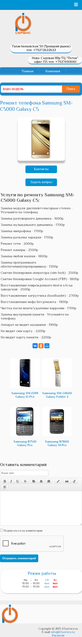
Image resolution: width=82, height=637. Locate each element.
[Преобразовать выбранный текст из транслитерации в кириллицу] (74, 481)
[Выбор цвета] (58, 481)
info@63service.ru (63, 632)
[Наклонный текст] (11, 481)
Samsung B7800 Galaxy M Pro (57, 443)
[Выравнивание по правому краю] (48, 481)
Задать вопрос (41, 182)
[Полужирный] (4, 481)
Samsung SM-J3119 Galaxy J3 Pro (24, 394)
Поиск (70, 89)
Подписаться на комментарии (22, 530)
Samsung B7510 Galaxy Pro (24, 443)
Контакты (41, 169)
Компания (52, 71)
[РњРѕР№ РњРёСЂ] (46, 345)
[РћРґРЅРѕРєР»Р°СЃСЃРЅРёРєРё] (41, 345)
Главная (27, 71)
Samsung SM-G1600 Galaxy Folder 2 (57, 394)
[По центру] (41, 481)
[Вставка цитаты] (67, 481)
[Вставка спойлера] (5, 487)
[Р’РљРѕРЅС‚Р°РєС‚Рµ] (35, 345)
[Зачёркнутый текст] (25, 481)
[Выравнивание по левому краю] (34, 481)
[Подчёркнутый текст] (18, 481)
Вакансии (58, 635)
